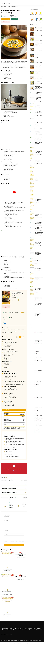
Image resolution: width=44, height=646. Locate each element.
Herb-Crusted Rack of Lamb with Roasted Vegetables (38, 349)
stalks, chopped (8, 345)
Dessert (36, 14)
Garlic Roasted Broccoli (38, 268)
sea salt (7, 355)
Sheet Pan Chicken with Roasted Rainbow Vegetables (38, 178)
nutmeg (7, 358)
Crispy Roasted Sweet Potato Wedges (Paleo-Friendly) (38, 126)
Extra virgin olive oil (7, 364)
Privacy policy (9, 634)
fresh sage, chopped (9, 352)
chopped (7, 346)
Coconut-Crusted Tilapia (7, 614)
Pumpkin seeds (6, 363)
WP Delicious (24, 640)
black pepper (8, 356)
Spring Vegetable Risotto (38, 395)
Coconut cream (6, 367)
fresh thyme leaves (9, 354)
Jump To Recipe (5, 18)
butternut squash (11, 341)
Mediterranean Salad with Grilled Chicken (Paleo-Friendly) (38, 253)
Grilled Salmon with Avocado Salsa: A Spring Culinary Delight (38, 87)
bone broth (10, 351)
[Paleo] (18, 300)
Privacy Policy (38, 640)
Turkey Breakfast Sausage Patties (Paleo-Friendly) (38, 66)
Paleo (9, 292)
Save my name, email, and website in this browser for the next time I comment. (14, 541)
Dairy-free (32, 14)
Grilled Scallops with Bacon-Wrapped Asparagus (38, 470)
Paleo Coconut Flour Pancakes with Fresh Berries (38, 98)
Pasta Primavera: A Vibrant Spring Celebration (38, 314)
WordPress (33, 640)
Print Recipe (14, 18)
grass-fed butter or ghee (10, 342)
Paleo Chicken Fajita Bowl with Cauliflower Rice (38, 112)
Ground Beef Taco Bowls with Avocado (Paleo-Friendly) (38, 298)
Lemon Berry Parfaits (38, 418)
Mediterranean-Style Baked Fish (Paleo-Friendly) (38, 132)
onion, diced (7, 343)
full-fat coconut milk (8, 359)
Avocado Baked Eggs (38, 81)
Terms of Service (4, 634)
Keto (32, 20)
